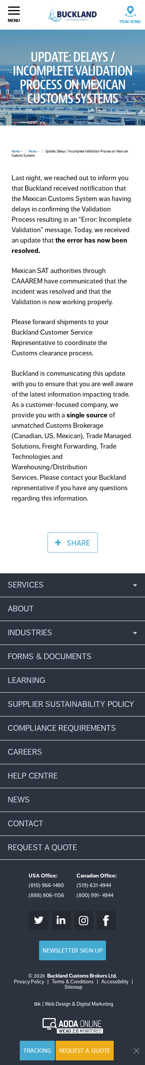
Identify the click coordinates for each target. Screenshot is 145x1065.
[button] (72, 585)
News (32, 151)
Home (16, 151)
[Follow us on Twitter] (39, 920)
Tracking (37, 1051)
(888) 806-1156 (46, 895)
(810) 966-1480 (46, 885)
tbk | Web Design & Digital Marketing (73, 1004)
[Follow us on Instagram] (84, 920)
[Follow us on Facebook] (106, 920)
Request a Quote (85, 1051)
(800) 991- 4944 (95, 895)
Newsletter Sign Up (72, 950)
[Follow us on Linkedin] (61, 920)
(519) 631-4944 (94, 885)
